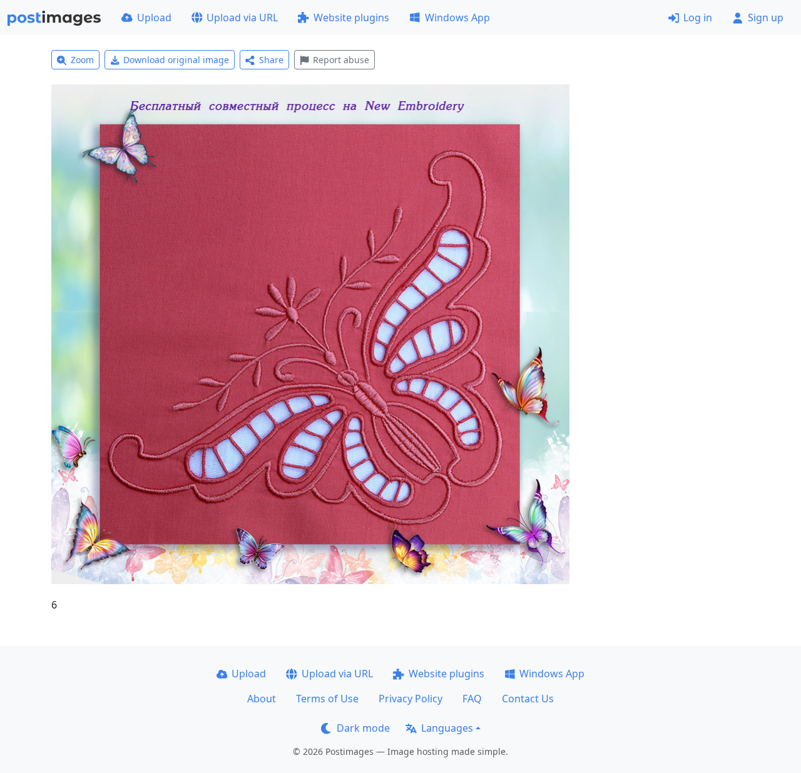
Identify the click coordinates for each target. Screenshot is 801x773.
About (261, 698)
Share (271, 60)
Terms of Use (327, 698)
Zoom (82, 60)
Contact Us (528, 698)
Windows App (457, 17)
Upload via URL (242, 17)
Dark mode (363, 728)
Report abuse (341, 60)
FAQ (472, 698)
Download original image (176, 60)
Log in (697, 17)
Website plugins (351, 17)
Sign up (765, 17)
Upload (154, 17)
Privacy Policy (410, 698)
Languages (447, 728)
